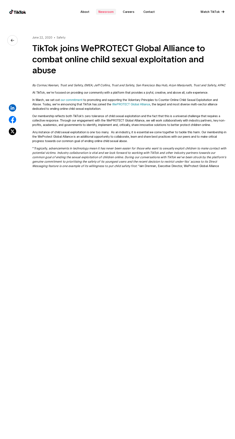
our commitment (72, 99)
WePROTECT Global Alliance (131, 104)
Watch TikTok (210, 11)
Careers (128, 11)
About (84, 11)
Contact (149, 11)
